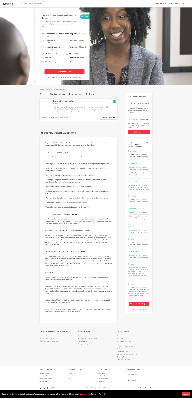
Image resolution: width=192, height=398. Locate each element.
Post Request (161, 3)
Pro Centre (43, 381)
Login (182, 3)
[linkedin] (150, 387)
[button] (188, 3)
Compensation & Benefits (50, 42)
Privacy (93, 388)
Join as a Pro (173, 3)
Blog (70, 379)
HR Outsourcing (50, 62)
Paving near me (122, 349)
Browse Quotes (45, 373)
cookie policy (86, 394)
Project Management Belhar (87, 338)
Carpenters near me (123, 359)
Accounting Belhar (84, 336)
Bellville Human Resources (48, 338)
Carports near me (122, 352)
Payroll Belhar (82, 341)
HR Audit (47, 58)
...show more (57, 113)
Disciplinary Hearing (76, 41)
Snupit (42, 89)
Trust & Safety (102, 376)
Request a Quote (108, 118)
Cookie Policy (103, 388)
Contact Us (101, 381)
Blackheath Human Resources (49, 341)
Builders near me (122, 338)
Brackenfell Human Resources (49, 336)
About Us (71, 373)
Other (71, 62)
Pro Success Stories (46, 379)
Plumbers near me (123, 336)
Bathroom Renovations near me (127, 354)
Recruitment (73, 53)
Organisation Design (76, 58)
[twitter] (145, 387)
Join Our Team (73, 376)
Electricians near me (123, 344)
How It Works (102, 373)
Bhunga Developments (63, 101)
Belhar (48, 89)
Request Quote (103, 379)
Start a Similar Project (138, 304)
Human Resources (58, 89)
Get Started (138, 132)
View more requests (139, 309)
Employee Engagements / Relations (53, 48)
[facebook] (140, 387)
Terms (86, 388)
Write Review (64, 117)
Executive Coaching (51, 53)
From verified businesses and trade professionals (64, 77)
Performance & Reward (77, 47)
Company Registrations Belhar (88, 344)
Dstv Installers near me (124, 341)
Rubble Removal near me (125, 346)
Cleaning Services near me (125, 357)
